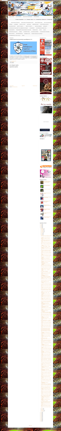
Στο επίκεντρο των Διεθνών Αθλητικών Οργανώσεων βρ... (45, 306)
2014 (41, 418)
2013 (41, 419)
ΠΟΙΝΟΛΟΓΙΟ (35, 29)
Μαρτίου (42, 409)
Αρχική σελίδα (11, 16)
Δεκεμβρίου (42, 228)
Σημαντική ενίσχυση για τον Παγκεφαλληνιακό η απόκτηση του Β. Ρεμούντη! (47, 205)
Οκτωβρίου (42, 230)
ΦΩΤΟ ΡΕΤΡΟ (11, 33)
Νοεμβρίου (42, 229)
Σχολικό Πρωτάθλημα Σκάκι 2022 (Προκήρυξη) (45, 276)
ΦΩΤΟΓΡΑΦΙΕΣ (18, 16)
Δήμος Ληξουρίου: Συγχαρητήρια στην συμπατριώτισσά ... (44, 275)
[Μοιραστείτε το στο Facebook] (12, 62)
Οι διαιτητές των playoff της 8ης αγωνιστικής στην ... (46, 358)
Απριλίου (42, 408)
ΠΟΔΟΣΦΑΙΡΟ (11, 29)
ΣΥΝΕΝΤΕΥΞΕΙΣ (27, 31)
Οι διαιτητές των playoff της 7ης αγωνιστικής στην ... (46, 383)
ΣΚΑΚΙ (44, 29)
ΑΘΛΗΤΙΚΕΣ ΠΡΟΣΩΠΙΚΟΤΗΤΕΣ (27, 22)
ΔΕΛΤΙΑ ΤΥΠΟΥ (22, 24)
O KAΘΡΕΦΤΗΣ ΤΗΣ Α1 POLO (14, 35)
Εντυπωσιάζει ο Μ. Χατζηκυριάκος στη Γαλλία (45, 387)
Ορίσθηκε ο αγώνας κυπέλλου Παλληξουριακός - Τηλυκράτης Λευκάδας (47, 209)
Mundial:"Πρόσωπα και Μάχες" (37, 33)
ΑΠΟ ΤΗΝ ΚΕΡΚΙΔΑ (47, 22)
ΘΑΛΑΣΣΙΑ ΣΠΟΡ (12, 26)
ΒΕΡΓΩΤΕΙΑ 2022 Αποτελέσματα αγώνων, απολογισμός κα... (45, 303)
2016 (41, 416)
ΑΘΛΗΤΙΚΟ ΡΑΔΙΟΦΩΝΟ (27, 16)
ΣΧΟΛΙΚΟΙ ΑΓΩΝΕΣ (34, 31)
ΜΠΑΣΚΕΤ (45, 26)
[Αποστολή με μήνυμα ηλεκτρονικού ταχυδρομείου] (10, 62)
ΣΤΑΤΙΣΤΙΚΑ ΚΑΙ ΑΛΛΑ (13, 31)
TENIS (23, 35)
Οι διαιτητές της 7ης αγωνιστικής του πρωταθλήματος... (44, 262)
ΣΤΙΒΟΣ (20, 31)
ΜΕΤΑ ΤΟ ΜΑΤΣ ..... (20, 26)
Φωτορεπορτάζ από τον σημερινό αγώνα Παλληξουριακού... (45, 369)
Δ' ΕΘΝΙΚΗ (16, 24)
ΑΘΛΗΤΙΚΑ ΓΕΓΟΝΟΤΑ (15, 22)
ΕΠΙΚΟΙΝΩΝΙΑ (36, 16)
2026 (41, 224)
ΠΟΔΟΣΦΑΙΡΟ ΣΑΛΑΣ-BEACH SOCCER (23, 29)
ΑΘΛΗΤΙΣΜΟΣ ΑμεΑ (38, 22)
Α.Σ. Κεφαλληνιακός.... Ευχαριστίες (44, 400)
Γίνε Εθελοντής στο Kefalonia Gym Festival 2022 (46, 250)
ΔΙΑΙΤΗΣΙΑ (29, 24)
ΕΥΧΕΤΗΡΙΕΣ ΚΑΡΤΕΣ (44, 24)
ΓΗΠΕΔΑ (10, 24)
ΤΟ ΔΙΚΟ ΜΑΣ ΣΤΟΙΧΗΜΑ (44, 31)
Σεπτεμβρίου (42, 231)
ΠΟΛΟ (40, 29)
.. (9, 22)
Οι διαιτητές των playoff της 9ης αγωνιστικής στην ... (46, 340)
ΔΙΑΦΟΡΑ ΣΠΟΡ (35, 24)
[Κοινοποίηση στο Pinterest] (13, 62)
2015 (41, 417)
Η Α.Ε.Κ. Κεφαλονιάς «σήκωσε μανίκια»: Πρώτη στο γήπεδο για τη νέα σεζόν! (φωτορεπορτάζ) (47, 181)
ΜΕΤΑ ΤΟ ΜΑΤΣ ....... (29, 26)
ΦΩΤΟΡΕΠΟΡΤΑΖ (19, 33)
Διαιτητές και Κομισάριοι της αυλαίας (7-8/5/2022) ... (46, 395)
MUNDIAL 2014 (27, 33)
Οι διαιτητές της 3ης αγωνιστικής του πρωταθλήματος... (44, 382)
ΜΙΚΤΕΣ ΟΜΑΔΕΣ (38, 26)
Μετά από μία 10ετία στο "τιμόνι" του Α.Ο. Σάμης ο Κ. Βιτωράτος (47, 217)
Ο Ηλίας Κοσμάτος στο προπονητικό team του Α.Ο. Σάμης (47, 197)
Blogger (31, 425)
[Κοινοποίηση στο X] (11, 62)
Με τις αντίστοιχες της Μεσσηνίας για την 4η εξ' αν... (46, 401)
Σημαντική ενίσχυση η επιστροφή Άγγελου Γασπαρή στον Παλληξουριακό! (47, 201)
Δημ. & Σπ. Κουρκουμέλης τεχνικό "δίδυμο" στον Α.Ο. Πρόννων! (47, 185)
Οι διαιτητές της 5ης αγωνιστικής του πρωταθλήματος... (44, 310)
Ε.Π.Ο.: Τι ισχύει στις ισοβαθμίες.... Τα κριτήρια (45, 246)
